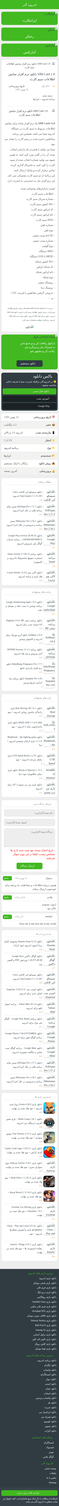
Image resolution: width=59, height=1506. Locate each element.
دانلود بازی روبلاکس (46, 1297)
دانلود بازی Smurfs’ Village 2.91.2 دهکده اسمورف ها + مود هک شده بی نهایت (24, 1248)
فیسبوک (50, 1447)
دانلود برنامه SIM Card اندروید (39, 316)
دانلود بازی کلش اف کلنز (44, 1339)
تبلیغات (53, 1473)
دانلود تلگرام (50, 1365)
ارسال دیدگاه (27, 866)
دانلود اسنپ (50, 1384)
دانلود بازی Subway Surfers (43, 1320)
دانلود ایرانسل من (47, 1412)
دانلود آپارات (50, 1431)
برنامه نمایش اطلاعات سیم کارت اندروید (33, 312)
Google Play (44, 406)
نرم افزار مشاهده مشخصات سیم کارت (35, 320)
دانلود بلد (52, 1402)
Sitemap (52, 1482)
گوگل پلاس (48, 1456)
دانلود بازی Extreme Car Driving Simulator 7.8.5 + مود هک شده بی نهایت (25, 1211)
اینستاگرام (49, 1442)
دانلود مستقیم (27, 363)
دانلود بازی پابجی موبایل (44, 1283)
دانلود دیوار (51, 1379)
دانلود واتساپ (49, 1370)
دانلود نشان (51, 1388)
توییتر (51, 1452)
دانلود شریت (50, 1407)
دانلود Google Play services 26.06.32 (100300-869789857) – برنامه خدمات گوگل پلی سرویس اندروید (24, 539)
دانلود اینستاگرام (48, 1374)
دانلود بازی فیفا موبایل (45, 1348)
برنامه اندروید (48, 99)
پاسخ (6, 878)
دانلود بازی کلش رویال (45, 1344)
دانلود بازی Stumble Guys (44, 1301)
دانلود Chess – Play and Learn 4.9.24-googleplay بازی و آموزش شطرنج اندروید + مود (24, 1229)
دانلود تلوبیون (50, 1421)
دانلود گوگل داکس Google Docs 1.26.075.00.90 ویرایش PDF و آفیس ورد (24, 960)
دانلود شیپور (50, 1426)
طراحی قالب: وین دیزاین (28, 1493)
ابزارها (36, 99)
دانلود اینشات (50, 1393)
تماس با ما (51, 1477)
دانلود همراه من (48, 1417)
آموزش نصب (43, 398)
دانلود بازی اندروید (47, 1278)
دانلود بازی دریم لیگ (46, 1292)
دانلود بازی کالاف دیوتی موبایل (41, 1315)
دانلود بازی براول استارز (44, 1334)
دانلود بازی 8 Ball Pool (45, 1325)
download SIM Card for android (34, 308)
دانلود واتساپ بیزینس (46, 1398)
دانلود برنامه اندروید (46, 1360)
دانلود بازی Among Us (46, 1330)
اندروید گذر (29, 5)
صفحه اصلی (50, 1468)
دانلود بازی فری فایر (46, 1287)
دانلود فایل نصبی (41, 391)
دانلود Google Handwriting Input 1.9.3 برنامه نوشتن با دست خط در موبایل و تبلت (24, 606)
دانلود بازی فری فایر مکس (43, 1306)
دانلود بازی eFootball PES (44, 1311)
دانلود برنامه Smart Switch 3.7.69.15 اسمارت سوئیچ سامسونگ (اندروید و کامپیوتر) (24, 558)
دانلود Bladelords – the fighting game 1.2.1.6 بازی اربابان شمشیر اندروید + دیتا (24, 741)
